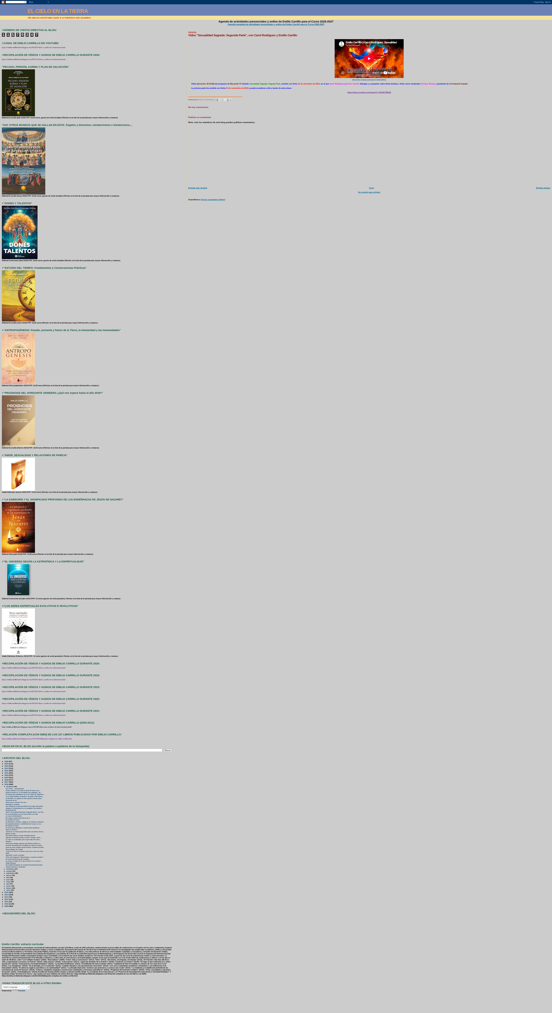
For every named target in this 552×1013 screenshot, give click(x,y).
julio (8, 877)
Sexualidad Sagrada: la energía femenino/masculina (24, 865)
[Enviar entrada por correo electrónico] (216, 99)
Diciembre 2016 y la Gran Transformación (20, 835)
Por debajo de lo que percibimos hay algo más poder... (25, 806)
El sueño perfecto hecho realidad (17, 859)
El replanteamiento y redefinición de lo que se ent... (24, 824)
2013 (6, 897)
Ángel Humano (11, 863)
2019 (6, 777)
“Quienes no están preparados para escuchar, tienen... (25, 831)
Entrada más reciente (197, 188)
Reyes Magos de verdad (14, 849)
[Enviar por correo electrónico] (219, 100)
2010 (6, 904)
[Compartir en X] (225, 100)
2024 (6, 766)
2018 (6, 780)
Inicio (371, 188)
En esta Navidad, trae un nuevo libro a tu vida (22, 814)
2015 (6, 892)
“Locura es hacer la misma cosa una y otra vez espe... (25, 851)
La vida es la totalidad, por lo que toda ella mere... (23, 839)
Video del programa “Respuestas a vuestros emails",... (25, 857)
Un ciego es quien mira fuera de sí (18, 818)
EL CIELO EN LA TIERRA (58, 11)
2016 (6, 784)
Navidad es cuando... (13, 804)
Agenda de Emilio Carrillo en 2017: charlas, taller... (24, 837)
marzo (8, 886)
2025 (6, 764)
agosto (9, 875)
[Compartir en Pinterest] (230, 100)
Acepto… (9, 841)
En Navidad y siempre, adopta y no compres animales (25, 822)
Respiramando (11, 810)
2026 (6, 761)
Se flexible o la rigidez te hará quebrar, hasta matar (24, 798)
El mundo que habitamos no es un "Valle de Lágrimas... (25, 794)
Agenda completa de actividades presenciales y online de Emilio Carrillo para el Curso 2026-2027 (276, 24)
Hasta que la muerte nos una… (16, 802)
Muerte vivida (10, 833)
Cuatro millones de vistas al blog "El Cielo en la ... (23, 790)
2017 (6, 782)
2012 (6, 899)
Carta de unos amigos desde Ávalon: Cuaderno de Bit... (25, 847)
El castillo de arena (12, 820)
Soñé (7, 853)
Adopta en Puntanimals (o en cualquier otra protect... (24, 808)
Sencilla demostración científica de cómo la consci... (24, 845)
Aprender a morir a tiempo (15, 855)
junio (8, 879)
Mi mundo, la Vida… (13, 826)
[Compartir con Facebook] (227, 100)
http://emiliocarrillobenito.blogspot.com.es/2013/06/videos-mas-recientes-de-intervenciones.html (36, 727)
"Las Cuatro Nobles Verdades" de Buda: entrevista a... (25, 796)
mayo (8, 882)
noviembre (10, 869)
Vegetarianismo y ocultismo (15, 867)
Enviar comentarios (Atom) (213, 200)
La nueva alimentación (14, 816)
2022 (6, 771)
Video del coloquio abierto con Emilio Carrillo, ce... (24, 843)
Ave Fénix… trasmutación (15, 788)
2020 (6, 775)
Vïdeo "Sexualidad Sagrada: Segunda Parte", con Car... (25, 812)
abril (8, 884)
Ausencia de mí (11, 800)
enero (8, 890)
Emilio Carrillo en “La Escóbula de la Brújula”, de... (24, 792)
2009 (6, 906)
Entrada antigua (543, 188)
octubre (9, 871)
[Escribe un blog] (222, 100)
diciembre (10, 786)
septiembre (10, 873)
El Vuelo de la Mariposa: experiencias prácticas (23, 828)
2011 (6, 902)
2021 (6, 773)
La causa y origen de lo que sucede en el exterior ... (24, 861)
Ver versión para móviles (369, 192)
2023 (6, 768)
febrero (9, 888)
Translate (21, 991)
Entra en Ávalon (11, 829)
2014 (6, 895)
